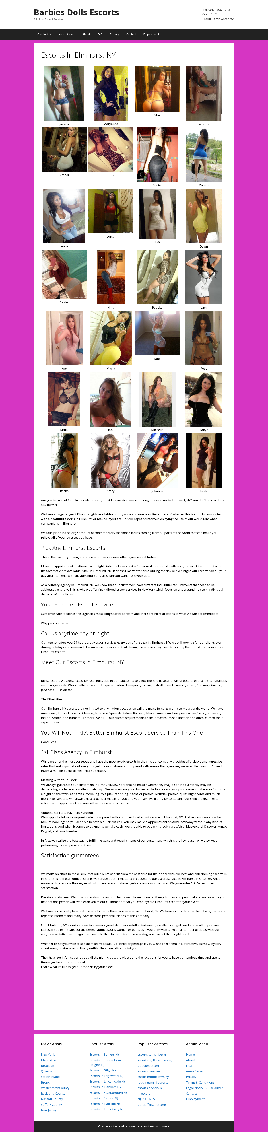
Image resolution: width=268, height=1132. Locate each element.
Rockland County (53, 1093)
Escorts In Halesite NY (105, 1104)
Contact (131, 34)
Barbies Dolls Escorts (76, 12)
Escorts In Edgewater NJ (106, 1076)
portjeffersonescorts (152, 1104)
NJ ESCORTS (146, 1099)
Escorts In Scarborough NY (108, 1092)
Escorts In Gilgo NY (102, 1070)
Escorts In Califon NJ (103, 1098)
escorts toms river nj (152, 1054)
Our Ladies (44, 34)
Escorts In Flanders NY (105, 1087)
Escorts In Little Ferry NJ (106, 1109)
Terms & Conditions (200, 1082)
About (86, 34)
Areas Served (66, 34)
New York (48, 1054)
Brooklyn (47, 1065)
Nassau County (52, 1099)
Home (190, 1054)
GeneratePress (160, 1126)
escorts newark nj (150, 1088)
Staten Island (50, 1077)
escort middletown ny (153, 1077)
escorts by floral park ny (155, 1060)
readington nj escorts (153, 1082)
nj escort (144, 1093)
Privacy (114, 34)
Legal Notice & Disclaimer (204, 1088)
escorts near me (149, 1071)
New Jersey (49, 1110)
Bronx (45, 1082)
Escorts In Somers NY (104, 1054)
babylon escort (148, 1065)
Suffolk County (51, 1104)
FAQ (100, 34)
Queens (46, 1071)
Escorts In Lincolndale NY (107, 1081)
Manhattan (49, 1060)
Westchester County (55, 1088)
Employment (151, 34)
